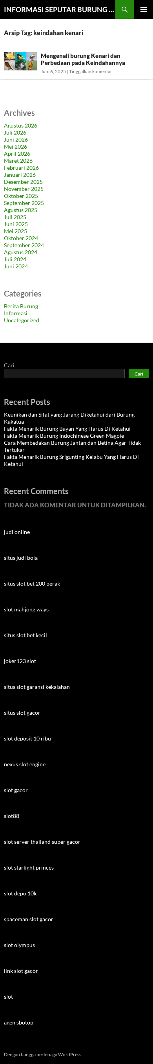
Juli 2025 (15, 217)
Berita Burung (21, 306)
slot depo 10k (20, 893)
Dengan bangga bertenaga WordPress (42, 1054)
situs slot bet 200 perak (32, 583)
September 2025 (24, 203)
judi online (17, 531)
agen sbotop (18, 1022)
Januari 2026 (20, 174)
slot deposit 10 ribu (27, 738)
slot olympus (19, 945)
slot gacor (16, 790)
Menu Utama (143, 9)
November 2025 (24, 188)
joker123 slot (20, 661)
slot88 (11, 815)
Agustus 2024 (20, 252)
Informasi (15, 313)
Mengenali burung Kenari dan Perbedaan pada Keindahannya (83, 59)
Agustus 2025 (20, 210)
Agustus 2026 (20, 125)
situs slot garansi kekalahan (37, 686)
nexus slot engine (25, 764)
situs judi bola (21, 557)
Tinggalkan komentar (90, 71)
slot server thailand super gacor (42, 841)
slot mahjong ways (26, 609)
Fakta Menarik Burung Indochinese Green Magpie (64, 435)
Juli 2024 (15, 259)
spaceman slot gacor (28, 919)
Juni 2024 (16, 266)
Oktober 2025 (21, 195)
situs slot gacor (22, 712)
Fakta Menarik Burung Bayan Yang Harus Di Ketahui (67, 428)
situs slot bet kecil (25, 635)
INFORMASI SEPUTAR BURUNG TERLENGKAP (59, 9)
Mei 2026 (15, 146)
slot (8, 996)
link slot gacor (21, 970)
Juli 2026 (15, 132)
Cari (9, 365)
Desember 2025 (23, 181)
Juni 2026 (16, 139)
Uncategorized (21, 320)
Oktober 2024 (21, 238)
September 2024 (24, 245)
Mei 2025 (15, 231)
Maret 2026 (18, 160)
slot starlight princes (29, 867)
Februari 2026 (21, 167)
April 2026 (17, 153)
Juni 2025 (16, 224)
